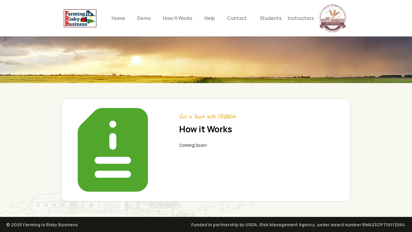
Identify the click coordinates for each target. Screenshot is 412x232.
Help (209, 18)
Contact (237, 18)
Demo (144, 18)
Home (118, 18)
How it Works (177, 18)
